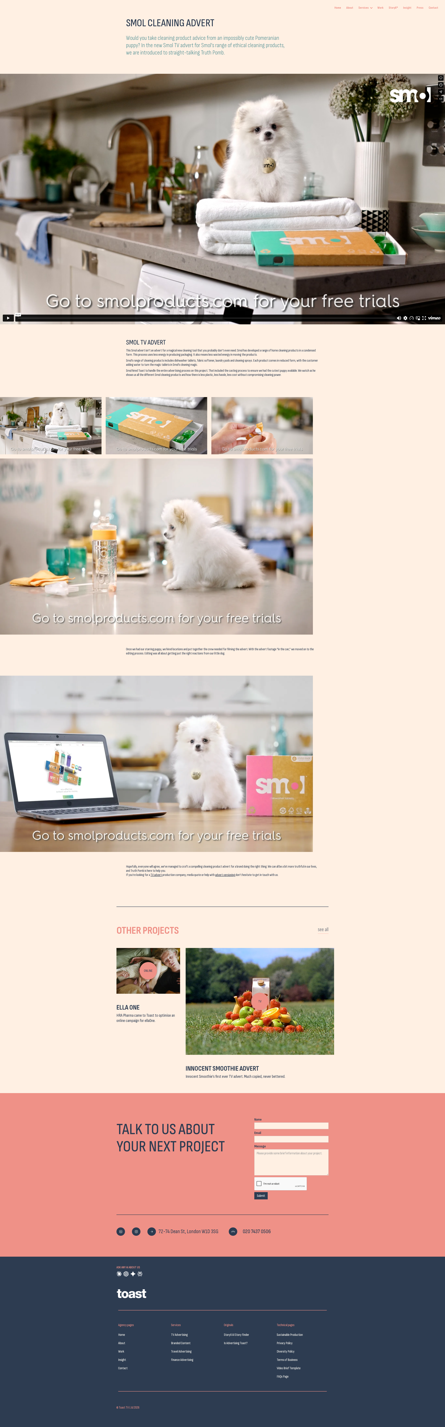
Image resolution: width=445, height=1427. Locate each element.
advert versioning (225, 875)
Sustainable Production (290, 1335)
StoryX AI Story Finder (236, 1335)
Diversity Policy (285, 1351)
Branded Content (181, 1343)
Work (380, 8)
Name (258, 1119)
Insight (407, 8)
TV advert (156, 875)
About (349, 8)
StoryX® (393, 8)
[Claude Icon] (119, 1273)
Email (257, 1133)
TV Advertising (179, 1335)
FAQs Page (283, 1376)
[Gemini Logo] (133, 1273)
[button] (366, 7)
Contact (433, 8)
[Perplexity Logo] (140, 1273)
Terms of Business (287, 1360)
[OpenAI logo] (126, 1273)
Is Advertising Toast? (236, 1343)
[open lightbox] (51, 425)
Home (337, 8)
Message (260, 1146)
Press (420, 8)
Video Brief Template (289, 1368)
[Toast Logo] (142, 1295)
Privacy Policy (285, 1343)
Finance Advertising (182, 1360)
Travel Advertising (181, 1351)
